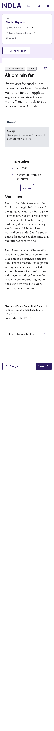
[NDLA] (11, 5)
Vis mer (27, 187)
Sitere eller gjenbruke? (21, 334)
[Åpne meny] (48, 5)
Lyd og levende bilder (17, 27)
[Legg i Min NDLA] (45, 68)
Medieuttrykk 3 (15, 22)
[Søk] (38, 5)
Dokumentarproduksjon (18, 32)
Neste (41, 366)
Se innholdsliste (19, 50)
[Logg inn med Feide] (28, 5)
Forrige (14, 366)
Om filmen (14, 196)
